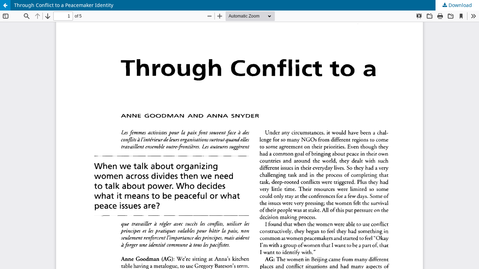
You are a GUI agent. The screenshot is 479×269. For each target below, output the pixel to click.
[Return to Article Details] (5, 5)
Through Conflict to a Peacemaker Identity (63, 5)
